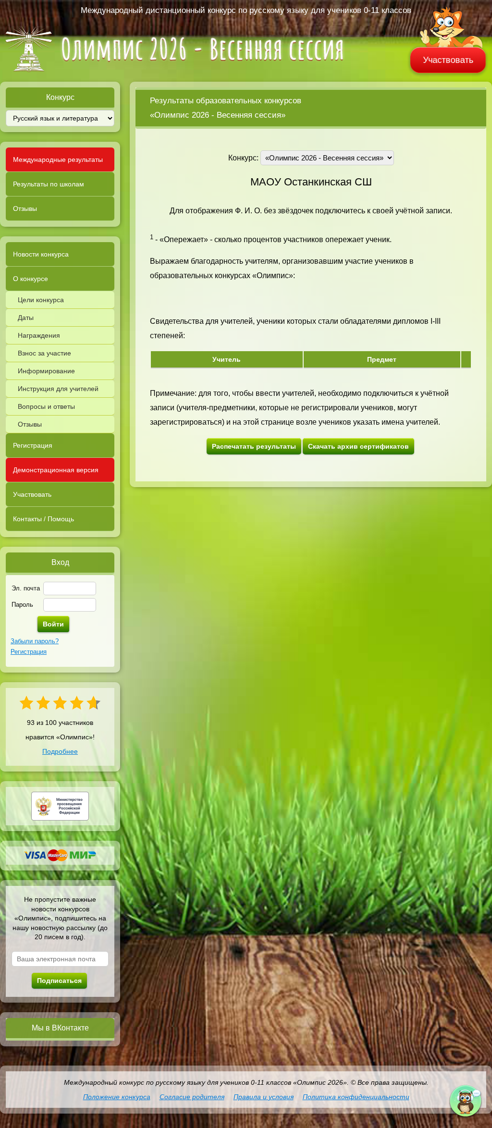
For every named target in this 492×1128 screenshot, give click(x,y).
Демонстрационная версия (55, 470)
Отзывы (25, 208)
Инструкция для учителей (58, 388)
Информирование (46, 371)
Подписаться (59, 980)
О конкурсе (30, 278)
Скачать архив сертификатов (358, 446)
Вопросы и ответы (46, 406)
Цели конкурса (41, 300)
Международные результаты (58, 159)
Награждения (39, 335)
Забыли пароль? (35, 641)
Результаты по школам (48, 184)
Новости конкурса (41, 254)
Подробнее (60, 751)
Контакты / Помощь (43, 519)
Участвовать (448, 60)
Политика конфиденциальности (356, 1097)
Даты (26, 317)
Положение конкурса (116, 1097)
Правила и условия (264, 1097)
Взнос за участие (44, 353)
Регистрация (32, 445)
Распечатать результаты (254, 446)
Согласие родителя (192, 1097)
